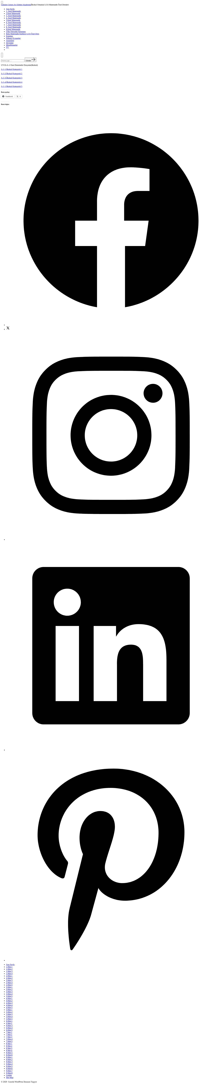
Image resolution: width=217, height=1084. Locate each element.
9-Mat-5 (9, 1066)
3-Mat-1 (9, 987)
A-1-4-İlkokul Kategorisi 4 (11, 82)
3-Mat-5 (9, 996)
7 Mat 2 (9, 1035)
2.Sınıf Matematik (13, 13)
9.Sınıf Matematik (13, 29)
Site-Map (9, 1077)
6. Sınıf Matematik (13, 22)
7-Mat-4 (9, 1039)
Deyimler (9, 43)
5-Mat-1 (9, 1010)
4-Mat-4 (9, 1005)
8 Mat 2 (9, 1046)
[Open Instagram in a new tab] (111, 539)
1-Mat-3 (9, 971)
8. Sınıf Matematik (13, 27)
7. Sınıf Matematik (13, 25)
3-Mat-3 (9, 992)
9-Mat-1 (9, 1057)
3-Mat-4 (9, 994)
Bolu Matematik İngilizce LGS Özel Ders (22, 34)
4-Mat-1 (9, 998)
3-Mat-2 (9, 989)
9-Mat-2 (9, 1059)
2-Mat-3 (9, 980)
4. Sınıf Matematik (13, 18)
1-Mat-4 (9, 974)
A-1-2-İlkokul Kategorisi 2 (11, 74)
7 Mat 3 (9, 1037)
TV (7, 47)
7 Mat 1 (9, 1032)
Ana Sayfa (10, 9)
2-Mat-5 (9, 985)
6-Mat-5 (9, 1030)
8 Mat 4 (9, 1050)
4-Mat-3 (9, 1003)
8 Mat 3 (9, 1048)
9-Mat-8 (9, 1073)
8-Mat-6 (9, 1055)
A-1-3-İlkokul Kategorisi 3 (11, 78)
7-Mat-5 (9, 1041)
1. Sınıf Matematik (13, 11)
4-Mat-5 (9, 1007)
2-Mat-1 (9, 976)
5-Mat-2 (9, 1012)
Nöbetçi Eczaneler (13, 38)
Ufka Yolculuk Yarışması (16, 32)
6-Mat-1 (9, 1021)
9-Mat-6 (9, 1068)
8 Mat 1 (9, 1044)
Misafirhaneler (11, 45)
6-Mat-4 (9, 1028)
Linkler (9, 1075)
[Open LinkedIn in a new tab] (111, 750)
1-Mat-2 (9, 969)
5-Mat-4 (9, 1016)
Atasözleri (10, 41)
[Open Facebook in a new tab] (111, 325)
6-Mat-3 (9, 1026)
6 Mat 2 (9, 1023)
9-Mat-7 (9, 1071)
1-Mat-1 (9, 967)
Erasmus (9, 36)
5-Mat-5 (9, 1019)
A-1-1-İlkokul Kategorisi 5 (11, 86)
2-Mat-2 (9, 978)
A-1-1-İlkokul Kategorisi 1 (11, 69)
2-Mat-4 (9, 983)
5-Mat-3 (9, 1014)
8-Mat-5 (9, 1053)
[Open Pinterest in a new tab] (111, 960)
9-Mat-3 (9, 1062)
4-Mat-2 (9, 1001)
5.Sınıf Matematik (13, 20)
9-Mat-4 (9, 1064)
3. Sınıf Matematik (13, 16)
